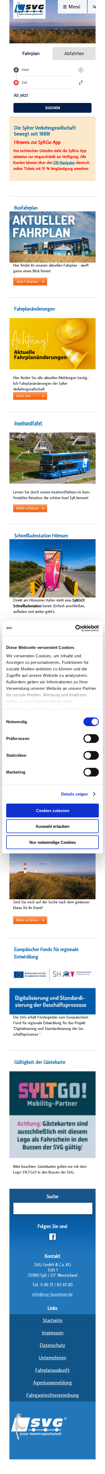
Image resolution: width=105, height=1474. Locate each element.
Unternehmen (52, 1358)
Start (25, 70)
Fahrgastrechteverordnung (52, 1395)
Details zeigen (74, 794)
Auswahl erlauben (52, 826)
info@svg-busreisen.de (53, 1294)
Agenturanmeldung (52, 1382)
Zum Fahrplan (27, 281)
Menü (74, 7)
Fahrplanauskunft (52, 1370)
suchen (52, 108)
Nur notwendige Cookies (52, 842)
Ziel (24, 82)
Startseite (52, 1320)
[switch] (91, 738)
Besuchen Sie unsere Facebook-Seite (52, 1236)
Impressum (53, 1333)
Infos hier (24, 395)
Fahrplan (31, 53)
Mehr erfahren (27, 508)
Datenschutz (52, 1345)
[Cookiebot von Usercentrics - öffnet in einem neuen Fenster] (75, 628)
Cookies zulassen (52, 810)
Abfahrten (74, 53)
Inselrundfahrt (28, 423)
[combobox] (48, 69)
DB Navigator (64, 162)
